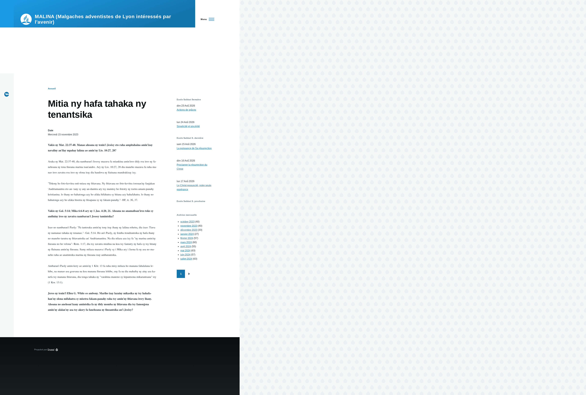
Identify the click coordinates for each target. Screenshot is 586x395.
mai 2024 (185, 250)
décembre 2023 (188, 230)
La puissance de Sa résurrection (194, 148)
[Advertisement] (119, 50)
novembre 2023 (188, 226)
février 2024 (186, 238)
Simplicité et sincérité (188, 126)
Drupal (51, 349)
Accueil (52, 88)
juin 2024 (185, 254)
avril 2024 (185, 246)
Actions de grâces (186, 110)
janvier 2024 (187, 234)
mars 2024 (186, 242)
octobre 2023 (187, 221)
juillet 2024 (186, 258)
